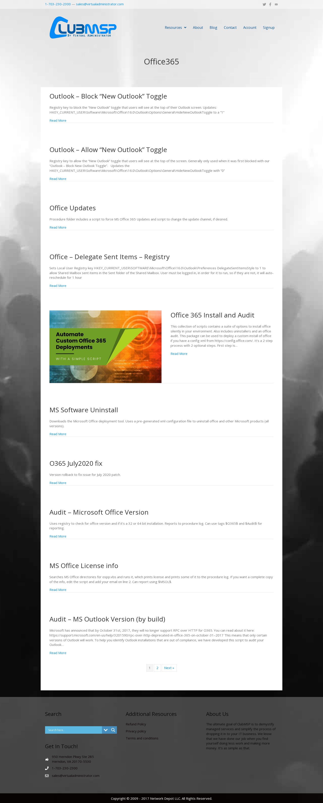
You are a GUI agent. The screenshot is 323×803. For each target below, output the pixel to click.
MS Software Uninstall (83, 409)
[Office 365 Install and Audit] (105, 346)
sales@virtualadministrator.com (100, 4)
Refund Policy (136, 724)
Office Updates (72, 207)
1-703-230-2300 (58, 4)
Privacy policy (136, 731)
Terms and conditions (142, 738)
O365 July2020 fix (75, 463)
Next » (169, 668)
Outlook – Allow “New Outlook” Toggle (108, 149)
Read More (57, 120)
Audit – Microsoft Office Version (99, 512)
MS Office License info (83, 565)
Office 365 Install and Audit (212, 314)
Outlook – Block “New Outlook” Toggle (108, 96)
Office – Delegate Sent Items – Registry (109, 256)
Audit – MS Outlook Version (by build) (107, 618)
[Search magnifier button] (113, 730)
